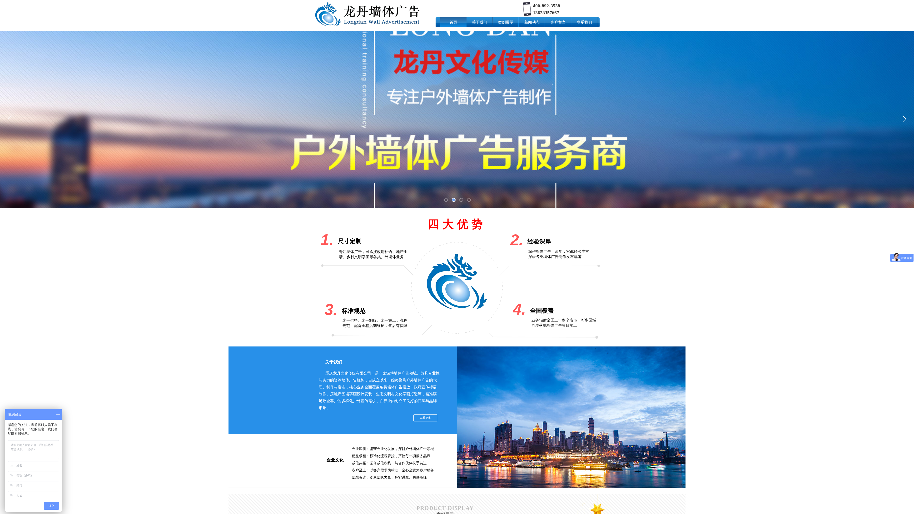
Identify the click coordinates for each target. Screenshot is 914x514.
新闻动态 (532, 22)
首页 (453, 22)
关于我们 (479, 22)
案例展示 (505, 22)
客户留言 (558, 22)
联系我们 (584, 22)
